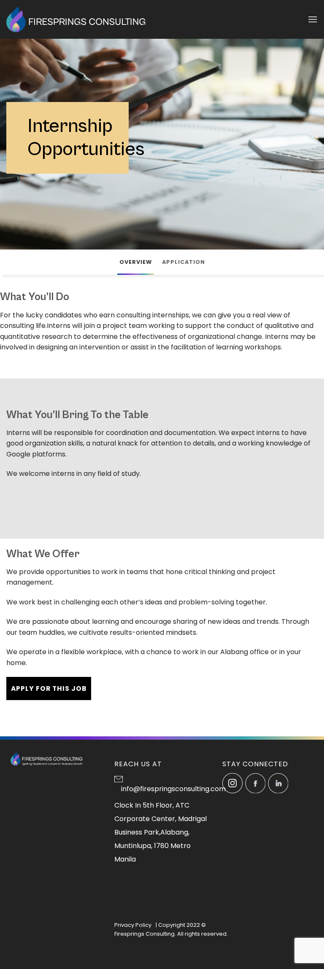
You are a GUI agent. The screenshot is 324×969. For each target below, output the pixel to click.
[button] (313, 19)
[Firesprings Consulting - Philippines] (76, 19)
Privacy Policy (132, 925)
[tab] (135, 262)
